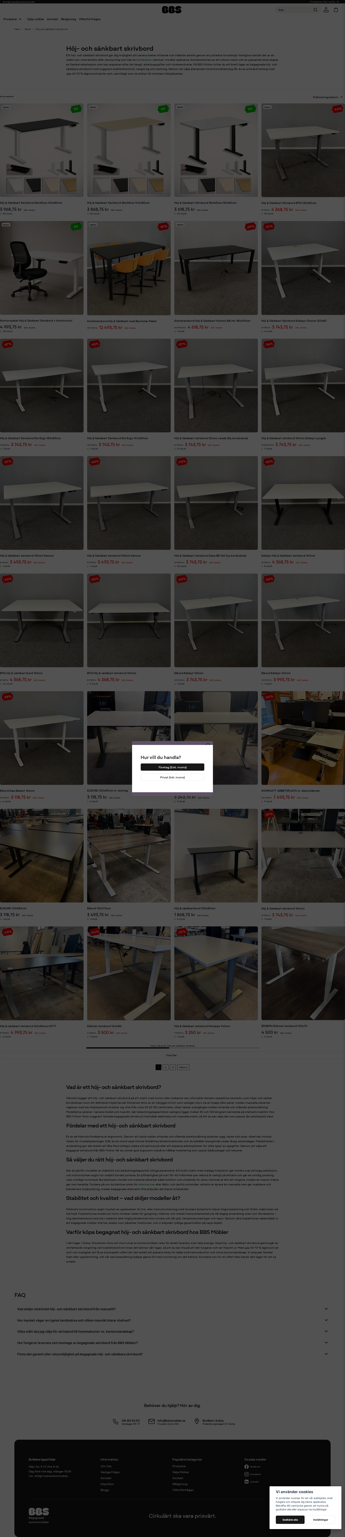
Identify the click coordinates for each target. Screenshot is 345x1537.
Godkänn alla (290, 1519)
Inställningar (320, 1519)
